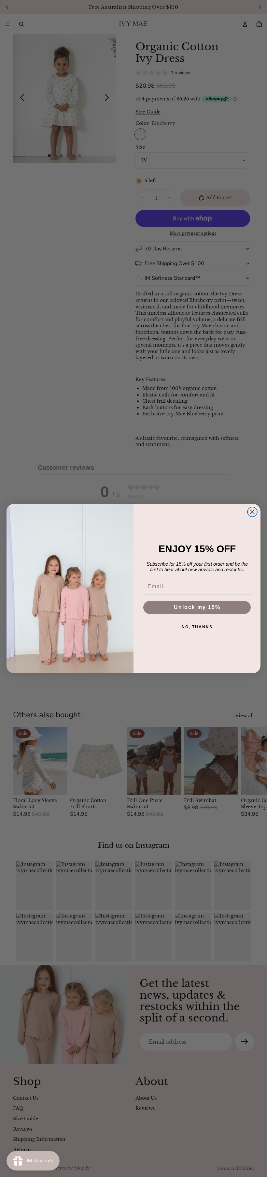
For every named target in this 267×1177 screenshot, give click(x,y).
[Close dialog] (252, 512)
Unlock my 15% (197, 607)
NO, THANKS (197, 627)
